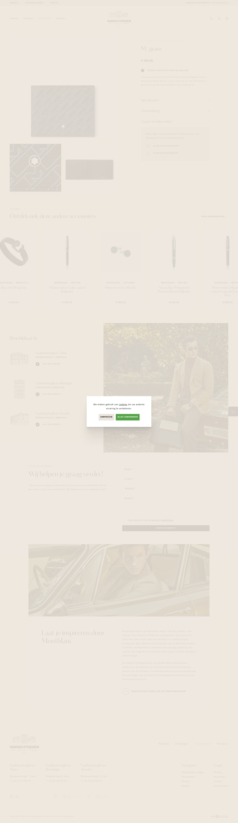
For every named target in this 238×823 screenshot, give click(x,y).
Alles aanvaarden (128, 417)
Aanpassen (106, 417)
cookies (123, 404)
